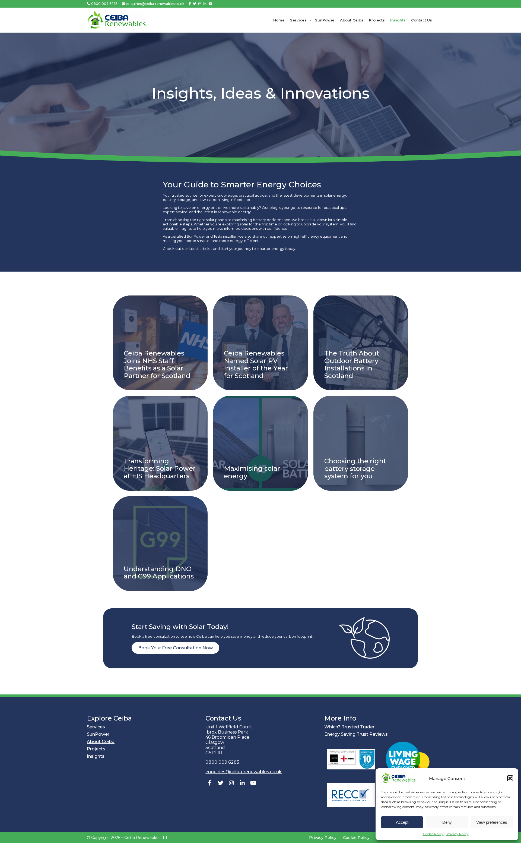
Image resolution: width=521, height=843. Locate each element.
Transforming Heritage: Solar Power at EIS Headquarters (160, 468)
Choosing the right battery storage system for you (355, 468)
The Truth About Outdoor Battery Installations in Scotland (351, 364)
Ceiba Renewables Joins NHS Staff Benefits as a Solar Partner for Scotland (157, 364)
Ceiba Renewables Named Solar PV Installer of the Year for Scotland (256, 364)
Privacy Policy (457, 834)
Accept (402, 822)
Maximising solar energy (252, 472)
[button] (510, 778)
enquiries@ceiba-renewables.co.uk (155, 3)
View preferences (491, 822)
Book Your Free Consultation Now (175, 647)
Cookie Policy (433, 834)
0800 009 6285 (104, 3)
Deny (447, 822)
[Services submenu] (311, 20)
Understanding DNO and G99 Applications (159, 572)
